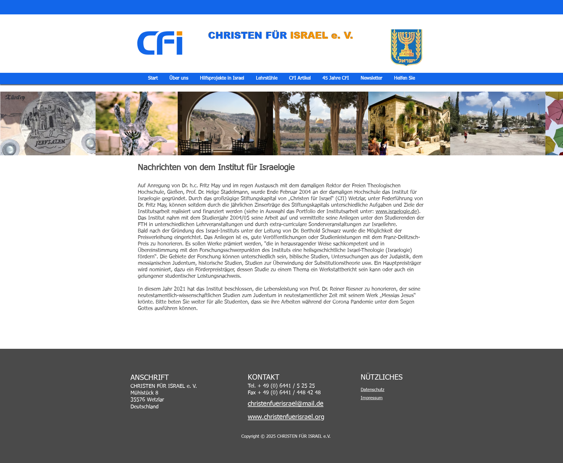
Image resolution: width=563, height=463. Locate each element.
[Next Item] (555, 123)
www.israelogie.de (396, 211)
